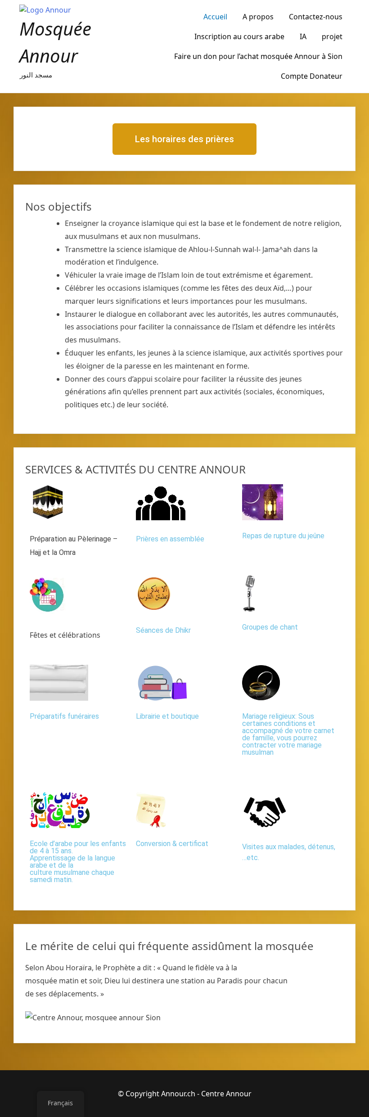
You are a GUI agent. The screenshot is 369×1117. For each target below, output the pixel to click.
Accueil (215, 17)
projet (332, 36)
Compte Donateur (311, 76)
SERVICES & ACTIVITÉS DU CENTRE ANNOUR (135, 469)
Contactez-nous (315, 17)
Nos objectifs (58, 206)
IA (303, 36)
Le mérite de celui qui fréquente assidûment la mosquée (169, 945)
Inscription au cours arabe (239, 36)
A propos (258, 17)
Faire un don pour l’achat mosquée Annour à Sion (258, 56)
